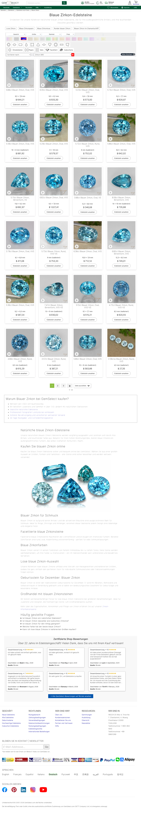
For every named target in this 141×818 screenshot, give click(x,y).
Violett (92, 39)
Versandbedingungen (37, 720)
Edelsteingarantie (35, 729)
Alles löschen (127, 54)
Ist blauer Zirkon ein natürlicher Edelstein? (42, 618)
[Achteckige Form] (20, 44)
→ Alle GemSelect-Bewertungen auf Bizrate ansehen (70, 696)
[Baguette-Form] (61, 44)
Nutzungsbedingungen (37, 726)
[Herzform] (50, 44)
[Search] (64, 3)
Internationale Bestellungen (39, 731)
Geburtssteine (7, 720)
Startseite (6, 7)
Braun (30, 39)
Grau (42, 39)
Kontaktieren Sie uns (63, 720)
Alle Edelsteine (8, 717)
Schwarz (17, 39)
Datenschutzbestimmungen (39, 723)
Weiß (97, 39)
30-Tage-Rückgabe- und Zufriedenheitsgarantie (31, 418)
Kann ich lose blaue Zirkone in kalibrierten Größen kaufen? (49, 629)
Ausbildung (48, 7)
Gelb (103, 39)
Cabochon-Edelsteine (10, 726)
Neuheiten (28, 7)
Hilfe (38, 7)
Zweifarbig (9, 39)
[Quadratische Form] (32, 44)
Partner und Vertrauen (63, 723)
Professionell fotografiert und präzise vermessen (32, 412)
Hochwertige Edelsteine (11, 723)
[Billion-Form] (38, 44)
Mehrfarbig (55, 39)
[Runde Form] (8, 44)
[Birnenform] (26, 44)
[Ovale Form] (14, 44)
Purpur (74, 39)
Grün (48, 39)
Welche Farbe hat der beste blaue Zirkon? (42, 627)
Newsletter (86, 723)
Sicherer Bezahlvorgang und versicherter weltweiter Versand (37, 415)
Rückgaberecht (34, 715)
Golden (37, 39)
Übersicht (85, 720)
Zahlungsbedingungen (37, 717)
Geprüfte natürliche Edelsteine (24, 409)
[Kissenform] (55, 44)
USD (135, 7)
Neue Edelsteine (8, 715)
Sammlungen (87, 715)
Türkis (86, 39)
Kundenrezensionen (62, 717)
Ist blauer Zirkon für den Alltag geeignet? (41, 624)
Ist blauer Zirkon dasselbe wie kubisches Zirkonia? (46, 621)
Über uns (58, 715)
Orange (62, 39)
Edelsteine (17, 7)
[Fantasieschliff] (67, 44)
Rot (80, 39)
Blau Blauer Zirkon (23, 39)
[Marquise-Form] (44, 44)
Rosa (68, 39)
